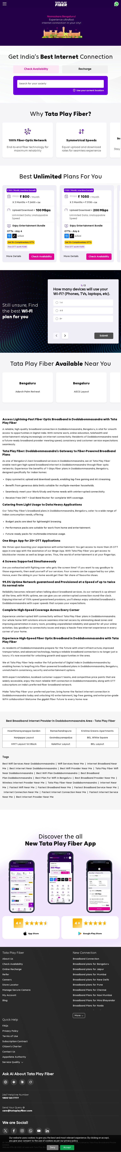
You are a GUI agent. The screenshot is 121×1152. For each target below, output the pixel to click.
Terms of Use (10, 1036)
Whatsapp (116, 4)
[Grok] (30, 1082)
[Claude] (22, 1082)
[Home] (61, 4)
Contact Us (8, 1052)
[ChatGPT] (5, 1082)
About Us (7, 959)
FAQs (5, 1026)
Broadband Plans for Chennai (89, 990)
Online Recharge (12, 969)
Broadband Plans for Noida (88, 1006)
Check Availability (12, 964)
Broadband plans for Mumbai (89, 974)
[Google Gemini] (14, 1082)
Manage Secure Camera (16, 990)
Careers (7, 980)
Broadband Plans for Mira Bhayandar (94, 1000)
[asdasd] (5, 1131)
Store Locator (10, 985)
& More (20, 236)
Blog (4, 1000)
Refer (5, 974)
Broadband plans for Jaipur (88, 969)
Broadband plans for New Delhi (91, 980)
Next (65, 335)
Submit (104, 336)
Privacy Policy (10, 1031)
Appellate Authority (14, 1057)
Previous (56, 335)
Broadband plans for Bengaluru (91, 964)
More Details (13, 256)
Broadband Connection (86, 959)
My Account (9, 995)
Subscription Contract (15, 1041)
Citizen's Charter (12, 1046)
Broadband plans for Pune (88, 985)
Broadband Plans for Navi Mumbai (92, 995)
